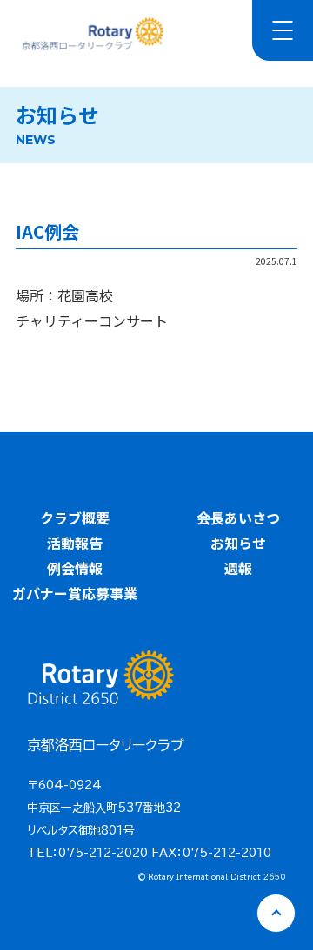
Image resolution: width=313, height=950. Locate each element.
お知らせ (238, 542)
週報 (238, 567)
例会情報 (75, 567)
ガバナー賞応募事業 (74, 593)
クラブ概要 (75, 517)
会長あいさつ (238, 517)
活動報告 (75, 542)
